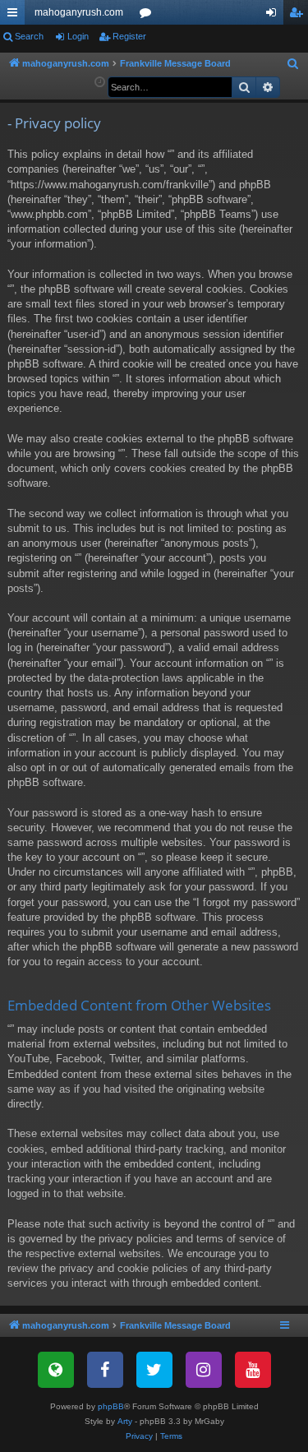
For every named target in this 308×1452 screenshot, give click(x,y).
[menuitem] (293, 64)
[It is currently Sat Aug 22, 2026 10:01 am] (99, 82)
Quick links (16, 16)
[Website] (56, 1370)
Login (78, 36)
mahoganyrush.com (78, 12)
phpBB (111, 1406)
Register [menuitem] (299, 16)
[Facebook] (105, 1370)
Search (29, 36)
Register (129, 36)
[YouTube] (253, 1370)
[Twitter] (154, 1370)
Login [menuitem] (274, 16)
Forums (149, 16)
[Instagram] (204, 1370)
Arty (124, 1421)
